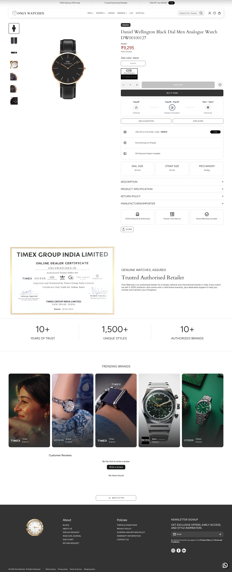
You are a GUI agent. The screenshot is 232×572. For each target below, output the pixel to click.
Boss (154, 439)
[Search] (201, 13)
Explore (25, 442)
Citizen (199, 439)
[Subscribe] (220, 534)
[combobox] (190, 13)
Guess (68, 439)
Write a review (116, 467)
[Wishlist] (214, 13)
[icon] (86, 377)
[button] (219, 13)
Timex (24, 439)
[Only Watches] (28, 13)
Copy (171, 3)
